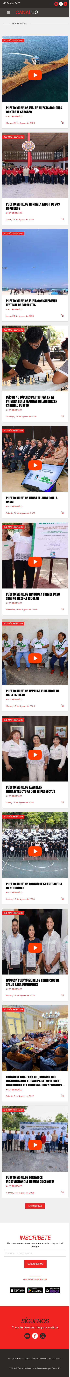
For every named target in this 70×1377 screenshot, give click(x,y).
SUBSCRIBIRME (35, 1264)
